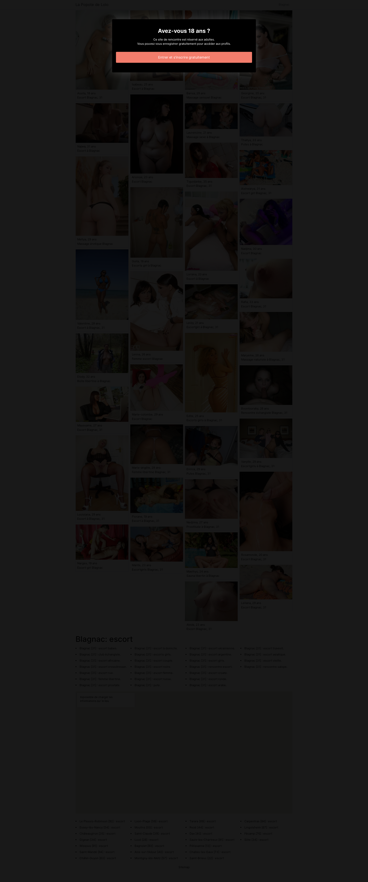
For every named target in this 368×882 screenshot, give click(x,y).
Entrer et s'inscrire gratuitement (184, 57)
